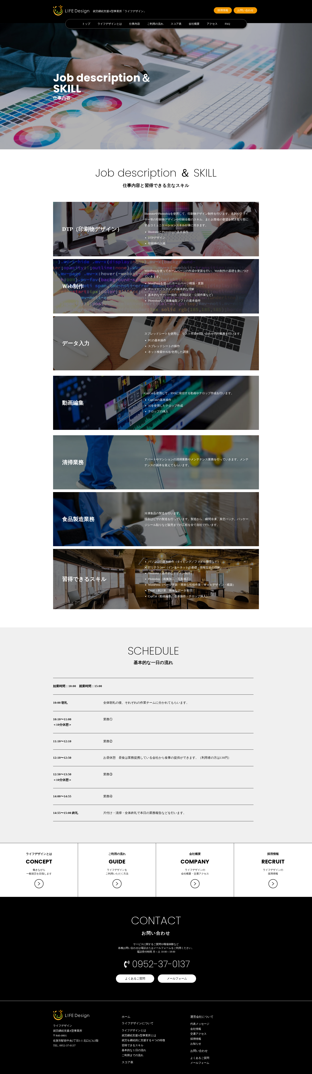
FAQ (227, 23)
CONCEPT (39, 861)
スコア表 (176, 23)
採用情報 (273, 853)
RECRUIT (273, 861)
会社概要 (194, 23)
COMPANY (195, 861)
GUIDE (117, 861)
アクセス (212, 23)
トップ (86, 23)
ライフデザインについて (137, 1023)
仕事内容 (134, 23)
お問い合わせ (199, 1050)
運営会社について (201, 1016)
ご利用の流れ (155, 23)
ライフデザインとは (110, 23)
